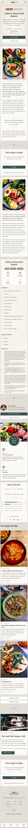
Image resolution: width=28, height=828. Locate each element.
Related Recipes (14, 41)
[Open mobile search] (25, 2)
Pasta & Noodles (18, 9)
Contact (8, 806)
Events (20, 801)
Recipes (8, 801)
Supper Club (8, 804)
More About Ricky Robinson (14, 413)
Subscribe (14, 167)
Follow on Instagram (14, 417)
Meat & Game (9, 9)
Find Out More (7, 752)
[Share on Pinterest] (10, 519)
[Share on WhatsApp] (14, 519)
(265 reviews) (19, 28)
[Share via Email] (17, 519)
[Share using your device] (21, 519)
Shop (15, 804)
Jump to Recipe (14, 37)
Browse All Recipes (14, 698)
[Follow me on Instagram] (14, 810)
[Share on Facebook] (6, 519)
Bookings (20, 804)
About (15, 801)
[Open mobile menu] (2, 2)
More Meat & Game (14, 702)
